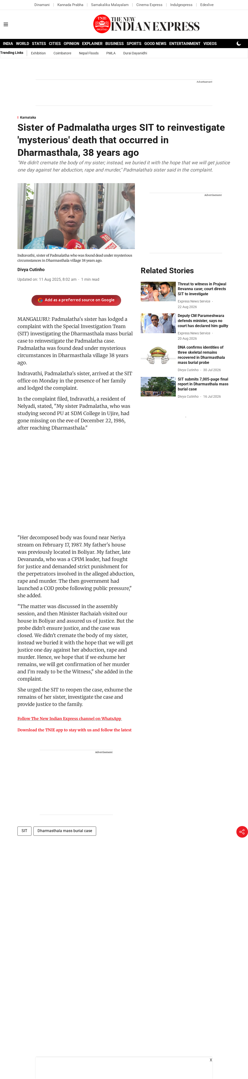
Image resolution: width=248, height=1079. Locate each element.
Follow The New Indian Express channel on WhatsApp (69, 718)
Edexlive (207, 5)
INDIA (8, 43)
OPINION (71, 43)
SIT (24, 830)
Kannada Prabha (70, 5)
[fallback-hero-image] (158, 292)
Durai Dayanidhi (135, 53)
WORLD (22, 43)
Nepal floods (89, 53)
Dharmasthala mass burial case (65, 830)
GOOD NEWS (155, 43)
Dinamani (42, 5)
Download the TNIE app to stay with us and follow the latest (74, 729)
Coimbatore (62, 53)
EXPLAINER (92, 43)
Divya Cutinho (31, 269)
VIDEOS (210, 43)
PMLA (111, 53)
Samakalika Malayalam (110, 5)
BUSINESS (114, 43)
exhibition (38, 53)
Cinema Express (149, 5)
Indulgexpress (181, 5)
